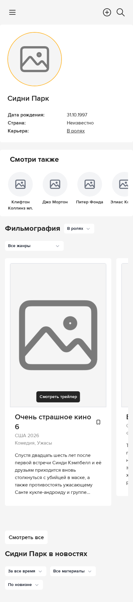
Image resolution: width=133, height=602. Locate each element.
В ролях (76, 131)
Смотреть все (26, 537)
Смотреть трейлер (58, 396)
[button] (25, 571)
